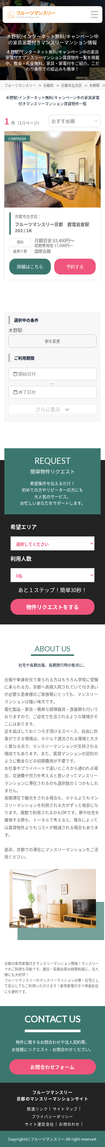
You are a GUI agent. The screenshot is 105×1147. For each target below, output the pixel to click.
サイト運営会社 (39, 1124)
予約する (75, 266)
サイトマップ (65, 1109)
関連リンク (37, 1109)
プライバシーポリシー (53, 1116)
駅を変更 (52, 341)
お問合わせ (69, 1124)
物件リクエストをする (52, 607)
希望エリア (23, 526)
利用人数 (21, 558)
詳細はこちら (30, 266)
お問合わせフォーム (52, 1066)
